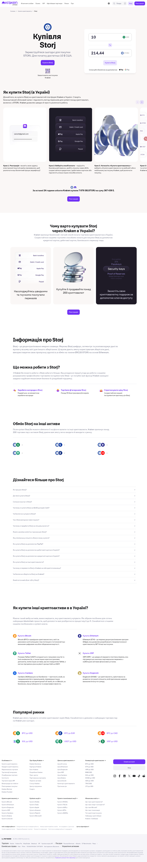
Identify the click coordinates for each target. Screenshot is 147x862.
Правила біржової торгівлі (25, 829)
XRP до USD (112, 741)
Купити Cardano (25, 673)
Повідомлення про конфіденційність (27, 826)
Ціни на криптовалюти (66, 760)
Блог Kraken (34, 769)
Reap (94, 843)
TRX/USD (88, 783)
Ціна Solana (61, 778)
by (6, 839)
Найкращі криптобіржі (93, 816)
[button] (27, 3)
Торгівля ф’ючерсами (9, 772)
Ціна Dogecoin (62, 769)
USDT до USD (70, 741)
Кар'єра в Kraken (35, 767)
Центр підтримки (36, 786)
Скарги (32, 789)
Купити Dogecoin (91, 673)
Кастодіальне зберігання (51, 846)
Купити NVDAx (62, 802)
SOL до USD (27, 741)
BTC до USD (27, 733)
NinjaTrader (26, 843)
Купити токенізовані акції (67, 798)
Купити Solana (7, 816)
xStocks (78, 843)
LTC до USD (89, 786)
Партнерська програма (38, 778)
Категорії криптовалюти (66, 783)
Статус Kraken (35, 783)
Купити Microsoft (36, 816)
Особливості (7, 760)
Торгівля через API (8, 781)
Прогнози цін (62, 786)
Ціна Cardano (62, 775)
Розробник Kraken (36, 772)
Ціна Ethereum (62, 767)
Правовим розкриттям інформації (65, 858)
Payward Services (68, 843)
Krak (19, 846)
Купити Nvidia (34, 802)
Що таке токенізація (92, 810)
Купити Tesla (34, 805)
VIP (39, 843)
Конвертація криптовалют (95, 760)
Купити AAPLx (62, 807)
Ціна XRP (60, 772)
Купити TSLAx (62, 805)
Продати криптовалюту (10, 767)
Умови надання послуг (8, 829)
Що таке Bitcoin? (91, 807)
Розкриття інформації (40, 829)
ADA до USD (89, 781)
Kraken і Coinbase (91, 819)
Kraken (12, 843)
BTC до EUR (69, 733)
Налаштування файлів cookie (49, 826)
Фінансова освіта (92, 798)
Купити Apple (34, 807)
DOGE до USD (90, 778)
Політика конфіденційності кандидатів (60, 829)
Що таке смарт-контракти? (95, 805)
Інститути (5, 778)
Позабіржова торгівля (9, 775)
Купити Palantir (35, 813)
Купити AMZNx (62, 813)
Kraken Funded (7, 792)
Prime (23, 846)
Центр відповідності (83, 826)
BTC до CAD (112, 733)
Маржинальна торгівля (10, 769)
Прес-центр (34, 775)
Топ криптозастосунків (93, 813)
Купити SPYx (61, 810)
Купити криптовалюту (9, 764)
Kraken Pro (18, 843)
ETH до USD (89, 767)
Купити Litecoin (7, 819)
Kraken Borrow (7, 789)
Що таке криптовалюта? (94, 802)
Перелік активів (35, 781)
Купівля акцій (35, 798)
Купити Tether (24, 653)
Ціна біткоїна (62, 764)
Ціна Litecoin (61, 781)
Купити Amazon (35, 810)
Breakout (34, 843)
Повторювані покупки (9, 786)
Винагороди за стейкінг (10, 783)
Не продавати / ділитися (66, 826)
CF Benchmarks (86, 843)
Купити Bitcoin (24, 636)
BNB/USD (88, 772)
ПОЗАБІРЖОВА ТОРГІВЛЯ (35, 846)
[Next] (142, 102)
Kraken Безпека (35, 764)
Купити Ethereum (90, 636)
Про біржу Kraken (37, 760)
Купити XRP (88, 653)
